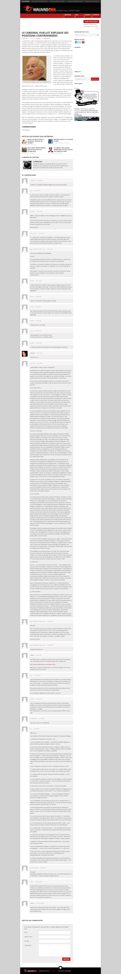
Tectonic (32, 903)
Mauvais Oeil (53, 971)
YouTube (83, 42)
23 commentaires (46, 38)
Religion (38, 38)
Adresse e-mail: (28, 936)
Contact (88, 15)
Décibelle (32, 353)
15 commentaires (26, 144)
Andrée (32, 655)
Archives (69, 15)
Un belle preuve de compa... (57, 1)
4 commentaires (52, 153)
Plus (97, 26)
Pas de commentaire (58, 143)
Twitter (79, 42)
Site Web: (26, 941)
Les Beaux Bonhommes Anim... (75, 1)
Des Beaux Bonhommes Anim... (40, 1)
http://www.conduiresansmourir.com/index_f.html (42, 664)
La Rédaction (25, 38)
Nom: (26, 932)
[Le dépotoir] (86, 120)
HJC (79, 15)
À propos (96, 15)
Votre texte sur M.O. (91, 21)
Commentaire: (28, 945)
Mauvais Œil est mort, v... (93, 1)
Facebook (76, 42)
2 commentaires (25, 153)
